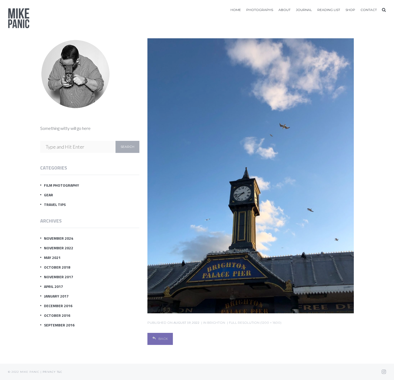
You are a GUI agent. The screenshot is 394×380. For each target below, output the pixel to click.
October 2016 (57, 315)
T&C (59, 371)
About (284, 10)
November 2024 (58, 238)
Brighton (216, 323)
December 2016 (58, 305)
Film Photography (61, 185)
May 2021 (52, 257)
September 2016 (59, 325)
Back (163, 339)
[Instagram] (384, 372)
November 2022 (58, 248)
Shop (350, 10)
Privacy (49, 371)
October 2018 (57, 267)
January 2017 (56, 296)
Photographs (259, 10)
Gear (48, 195)
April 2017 (53, 286)
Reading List (328, 10)
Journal (304, 10)
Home (236, 10)
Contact (368, 10)
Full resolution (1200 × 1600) (255, 323)
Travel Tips (55, 204)
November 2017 (58, 277)
